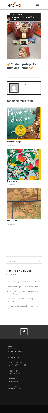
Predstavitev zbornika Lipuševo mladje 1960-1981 (23, 307)
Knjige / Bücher (17, 15)
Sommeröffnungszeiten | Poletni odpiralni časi (23, 282)
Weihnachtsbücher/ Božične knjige (22, 18)
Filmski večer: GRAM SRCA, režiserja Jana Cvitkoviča (21, 300)
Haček (23, 84)
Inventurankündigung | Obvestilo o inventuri (23, 287)
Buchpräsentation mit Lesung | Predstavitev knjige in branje (22, 292)
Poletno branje (14, 141)
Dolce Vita (12, 181)
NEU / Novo (12, 220)
